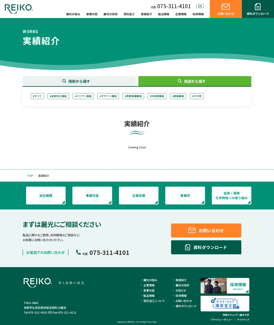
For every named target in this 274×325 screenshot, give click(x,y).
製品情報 (163, 14)
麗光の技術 (111, 14)
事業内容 (91, 14)
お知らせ (181, 290)
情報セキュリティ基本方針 (236, 315)
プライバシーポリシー (222, 319)
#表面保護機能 (133, 96)
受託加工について (154, 301)
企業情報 (181, 14)
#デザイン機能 (108, 96)
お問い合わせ (184, 301)
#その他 (196, 96)
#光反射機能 (157, 96)
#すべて (37, 96)
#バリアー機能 (83, 96)
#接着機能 (178, 96)
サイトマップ (243, 319)
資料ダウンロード (186, 306)
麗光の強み (73, 14)
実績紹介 (146, 14)
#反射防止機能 (58, 96)
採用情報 (198, 14)
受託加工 (129, 14)
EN (200, 6)
